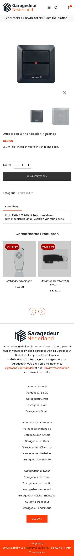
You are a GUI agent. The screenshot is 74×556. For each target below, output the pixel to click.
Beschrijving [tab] (12, 206)
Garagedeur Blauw (37, 392)
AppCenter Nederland (37, 547)
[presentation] (32, 311)
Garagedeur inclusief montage (37, 495)
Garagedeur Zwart (37, 399)
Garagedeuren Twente (37, 459)
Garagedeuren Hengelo (37, 428)
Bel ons (37, 518)
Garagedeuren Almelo (37, 435)
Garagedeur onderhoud (37, 508)
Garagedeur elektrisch (37, 477)
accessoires (14, 18)
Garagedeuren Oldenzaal (37, 447)
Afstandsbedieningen (19, 281)
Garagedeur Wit (37, 405)
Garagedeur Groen (37, 411)
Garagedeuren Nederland (37, 453)
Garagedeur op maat (37, 471)
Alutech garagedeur (37, 502)
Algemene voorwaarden (19, 368)
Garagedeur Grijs (37, 386)
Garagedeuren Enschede (37, 422)
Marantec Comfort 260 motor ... (55, 282)
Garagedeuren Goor (37, 441)
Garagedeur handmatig (37, 483)
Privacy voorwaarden (56, 368)
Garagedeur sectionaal (37, 489)
